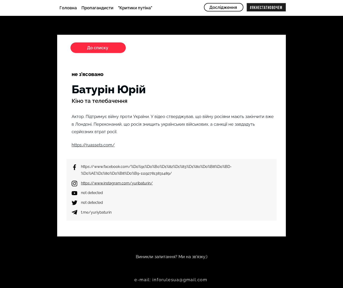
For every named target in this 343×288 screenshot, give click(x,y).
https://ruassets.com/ (93, 144)
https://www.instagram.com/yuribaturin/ (117, 183)
